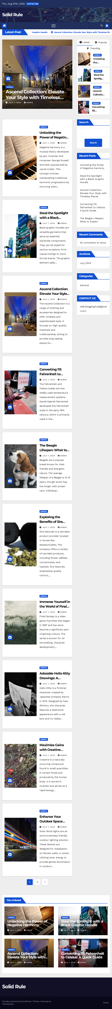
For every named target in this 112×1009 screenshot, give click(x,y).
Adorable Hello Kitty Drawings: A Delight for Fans (55, 678)
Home (106, 1003)
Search (84, 122)
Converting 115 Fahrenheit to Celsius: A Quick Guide (37, 94)
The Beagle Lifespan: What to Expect (53, 450)
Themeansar (7, 1004)
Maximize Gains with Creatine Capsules (52, 749)
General (10, 87)
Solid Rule (12, 14)
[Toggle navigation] (53, 25)
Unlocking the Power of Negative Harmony (54, 137)
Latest (86, 42)
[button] (101, 25)
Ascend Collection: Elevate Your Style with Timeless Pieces (93, 193)
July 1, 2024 (15, 103)
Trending (94, 48)
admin (29, 103)
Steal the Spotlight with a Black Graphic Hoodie (54, 217)
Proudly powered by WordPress (17, 1001)
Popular (102, 42)
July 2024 (85, 263)
